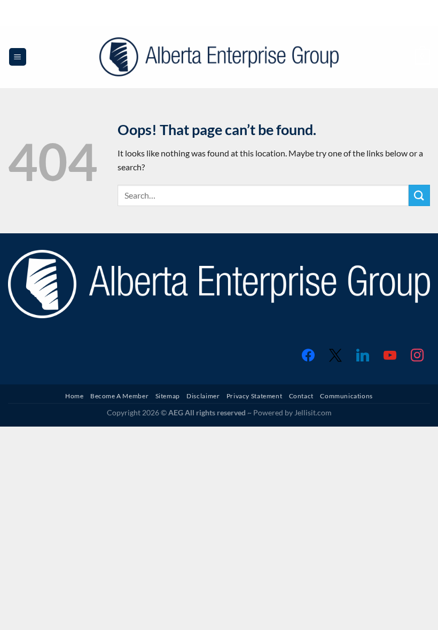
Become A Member (119, 396)
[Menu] (17, 57)
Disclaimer (203, 396)
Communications (346, 396)
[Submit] (419, 195)
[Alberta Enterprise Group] (219, 56)
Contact (301, 396)
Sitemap (167, 396)
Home (74, 396)
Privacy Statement (254, 396)
